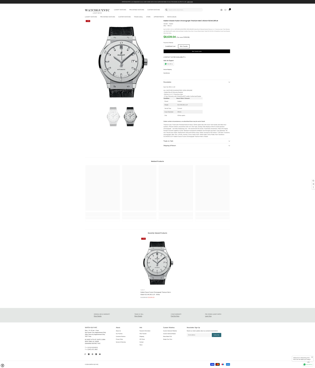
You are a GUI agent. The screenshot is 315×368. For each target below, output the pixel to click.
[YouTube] (100, 354)
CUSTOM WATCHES (153, 10)
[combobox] (185, 10)
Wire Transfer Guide (197, 51)
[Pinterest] (92, 354)
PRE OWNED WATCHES (136, 10)
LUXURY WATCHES (120, 10)
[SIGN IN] (221, 10)
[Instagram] (89, 354)
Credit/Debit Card (170, 46)
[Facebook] (85, 354)
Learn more (190, 2)
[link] (103, 215)
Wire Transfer (184, 46)
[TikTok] (96, 354)
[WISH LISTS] (225, 10)
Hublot (171, 24)
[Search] (183, 10)
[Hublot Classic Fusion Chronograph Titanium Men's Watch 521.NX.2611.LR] (157, 262)
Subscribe (216, 335)
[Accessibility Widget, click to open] (2, 365)
